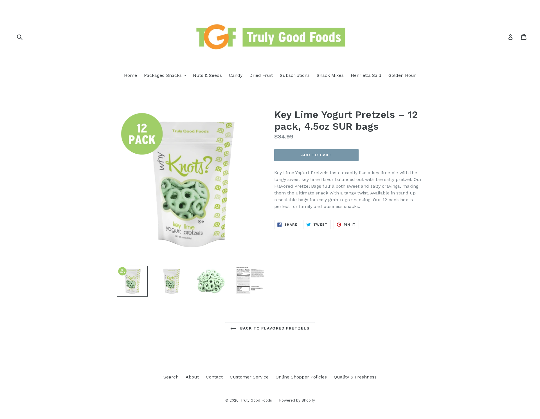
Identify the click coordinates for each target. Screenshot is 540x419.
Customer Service (249, 377)
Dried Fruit (261, 75)
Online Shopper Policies (301, 377)
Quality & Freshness (355, 377)
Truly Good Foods (256, 400)
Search (171, 377)
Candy (235, 75)
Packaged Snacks (166, 75)
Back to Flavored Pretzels (274, 328)
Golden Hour (402, 75)
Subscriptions (295, 75)
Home (130, 75)
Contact (214, 377)
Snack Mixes (330, 75)
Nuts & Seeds (207, 75)
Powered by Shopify (297, 400)
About (192, 377)
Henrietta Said (366, 75)
